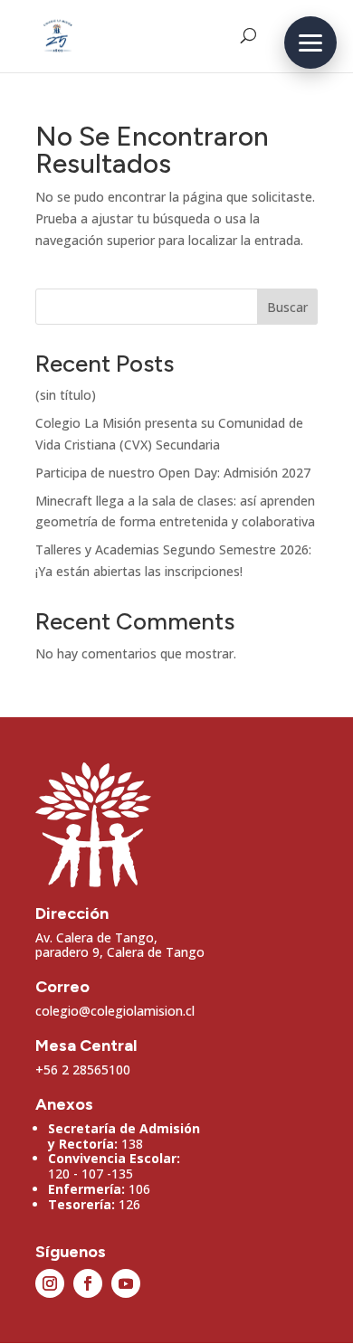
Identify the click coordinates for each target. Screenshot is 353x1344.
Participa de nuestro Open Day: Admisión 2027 (172, 472)
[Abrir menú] (310, 42)
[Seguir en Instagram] (49, 1283)
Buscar (287, 307)
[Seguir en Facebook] (87, 1283)
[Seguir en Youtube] (125, 1283)
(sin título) (65, 394)
